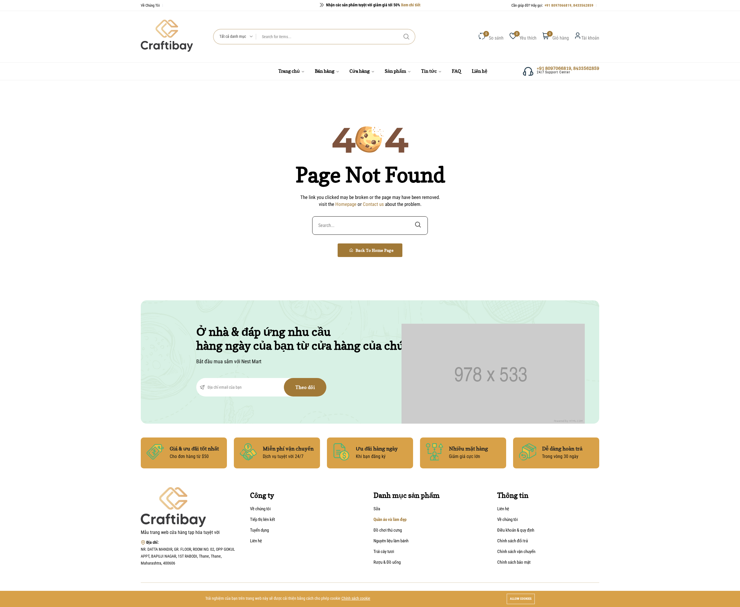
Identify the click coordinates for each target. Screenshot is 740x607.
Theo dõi (305, 387)
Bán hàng (325, 71)
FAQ (456, 71)
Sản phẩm (396, 71)
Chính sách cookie (355, 598)
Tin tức (429, 71)
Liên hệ (479, 71)
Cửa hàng (360, 71)
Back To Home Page (373, 250)
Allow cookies (521, 599)
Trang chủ (289, 71)
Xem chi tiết (410, 4)
